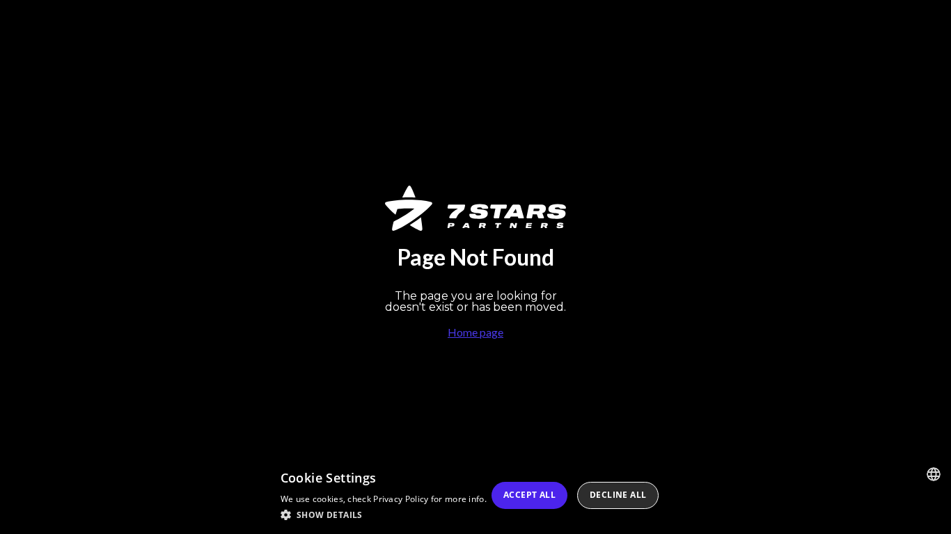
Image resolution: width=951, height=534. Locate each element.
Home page (475, 332)
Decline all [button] (618, 495)
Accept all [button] (529, 495)
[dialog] (475, 495)
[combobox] (934, 474)
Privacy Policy (400, 499)
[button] (384, 515)
